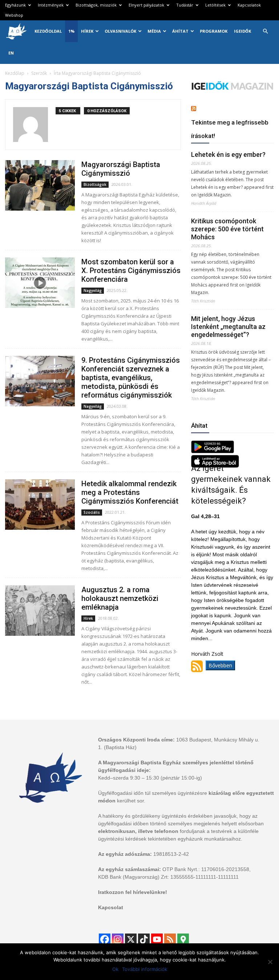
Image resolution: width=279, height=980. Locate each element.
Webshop (14, 15)
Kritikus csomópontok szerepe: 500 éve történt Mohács (227, 229)
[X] (131, 939)
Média (154, 31)
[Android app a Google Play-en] (212, 451)
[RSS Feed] (170, 939)
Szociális (92, 512)
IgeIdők (242, 31)
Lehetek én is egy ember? (228, 154)
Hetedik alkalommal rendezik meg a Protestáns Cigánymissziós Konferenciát (129, 492)
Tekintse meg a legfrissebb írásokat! (229, 129)
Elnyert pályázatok (146, 5)
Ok (115, 969)
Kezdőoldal (48, 31)
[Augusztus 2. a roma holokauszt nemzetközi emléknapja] (40, 610)
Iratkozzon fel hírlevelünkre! (132, 892)
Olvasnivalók (120, 31)
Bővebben (220, 665)
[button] (265, 31)
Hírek (87, 31)
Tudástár (184, 5)
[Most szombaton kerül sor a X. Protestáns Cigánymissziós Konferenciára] (40, 282)
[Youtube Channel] (157, 939)
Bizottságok (95, 184)
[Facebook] (104, 939)
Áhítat (180, 31)
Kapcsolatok (249, 5)
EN (11, 53)
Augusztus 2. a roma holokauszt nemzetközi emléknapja (119, 598)
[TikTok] (144, 939)
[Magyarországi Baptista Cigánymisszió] (40, 185)
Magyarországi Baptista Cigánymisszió (120, 169)
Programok (213, 31)
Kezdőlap (14, 73)
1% (71, 31)
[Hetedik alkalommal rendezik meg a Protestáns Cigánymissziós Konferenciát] (40, 504)
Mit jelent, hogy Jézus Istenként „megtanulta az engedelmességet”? (228, 326)
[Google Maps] (183, 939)
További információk (144, 969)
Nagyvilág (93, 290)
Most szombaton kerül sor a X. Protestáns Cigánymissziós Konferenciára (131, 270)
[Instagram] (118, 939)
